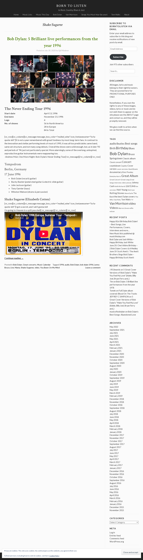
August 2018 (115, 411)
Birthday (122, 148)
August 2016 (115, 483)
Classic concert (115, 162)
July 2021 (114, 333)
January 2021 (115, 351)
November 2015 (117, 510)
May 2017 (114, 456)
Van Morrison (72, 14)
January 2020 (115, 372)
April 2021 (114, 342)
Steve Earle (129, 193)
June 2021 (114, 336)
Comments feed (117, 538)
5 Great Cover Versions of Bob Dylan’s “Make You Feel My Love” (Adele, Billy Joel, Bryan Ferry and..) (124, 302)
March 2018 (115, 426)
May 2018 (114, 420)
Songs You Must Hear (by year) (94, 14)
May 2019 (114, 390)
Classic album (129, 158)
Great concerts (29, 264)
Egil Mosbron (64, 50)
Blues (132, 148)
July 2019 (114, 384)
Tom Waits (115, 14)
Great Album (129, 175)
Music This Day (42, 14)
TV (132, 200)
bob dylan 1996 (86, 264)
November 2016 (117, 474)
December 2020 (117, 354)
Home (16, 14)
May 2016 (114, 492)
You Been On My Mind (50, 267)
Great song (125, 180)
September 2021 (117, 330)
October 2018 (116, 405)
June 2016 (114, 489)
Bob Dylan (57, 14)
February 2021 (116, 348)
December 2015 (117, 507)
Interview (117, 183)
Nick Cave (131, 190)
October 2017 (116, 441)
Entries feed (115, 535)
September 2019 (117, 378)
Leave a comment (93, 267)
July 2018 (114, 414)
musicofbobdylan (117, 311)
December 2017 (117, 435)
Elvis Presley (127, 172)
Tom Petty (117, 200)
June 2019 (114, 387)
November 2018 (117, 402)
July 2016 (114, 486)
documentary (116, 172)
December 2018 (117, 399)
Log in (112, 532)
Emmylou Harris (115, 176)
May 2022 (114, 327)
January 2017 (115, 468)
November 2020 (117, 357)
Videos (114, 207)
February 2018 (116, 429)
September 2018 (117, 408)
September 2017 (117, 444)
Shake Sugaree (27, 267)
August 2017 (115, 447)
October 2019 (116, 375)
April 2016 (114, 495)
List (128, 186)
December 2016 (117, 471)
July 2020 (114, 369)
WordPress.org (117, 541)
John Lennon (127, 183)
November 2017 (117, 438)
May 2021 (114, 339)
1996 (61, 264)
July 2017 (114, 450)
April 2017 (114, 459)
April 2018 (114, 423)
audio (67, 264)
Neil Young (122, 189)
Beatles (120, 143)
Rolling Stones (117, 193)
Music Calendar (44, 264)
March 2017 (115, 462)
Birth (112, 148)
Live (12, 267)
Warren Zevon (123, 208)
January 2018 (115, 432)
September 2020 (117, 363)
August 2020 (115, 366)
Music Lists (27, 14)
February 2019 (116, 396)
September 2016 (117, 480)
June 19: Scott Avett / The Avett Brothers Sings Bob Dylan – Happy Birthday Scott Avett (124, 254)
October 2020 (116, 360)
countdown (115, 165)
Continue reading (13, 258)
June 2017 (114, 453)
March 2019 (115, 393)
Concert (126, 161)
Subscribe (118, 56)
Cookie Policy (54, 556)
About (126, 14)
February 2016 (116, 501)
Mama (17, 267)
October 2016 (116, 477)
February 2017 (116, 465)
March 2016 (115, 498)
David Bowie (133, 169)
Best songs (131, 143)
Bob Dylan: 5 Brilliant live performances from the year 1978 (124, 284)
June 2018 (114, 417)
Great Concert (115, 180)
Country (124, 166)
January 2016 (115, 504)
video (37, 267)
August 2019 (115, 381)
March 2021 (115, 345)
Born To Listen (71, 6)
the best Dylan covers (124, 196)
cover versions (122, 169)
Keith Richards (120, 186)
